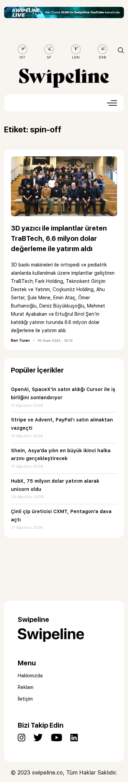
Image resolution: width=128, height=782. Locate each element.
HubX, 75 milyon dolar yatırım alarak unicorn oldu (55, 485)
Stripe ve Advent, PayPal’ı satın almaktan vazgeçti (62, 424)
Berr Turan (20, 340)
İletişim (25, 699)
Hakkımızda (30, 675)
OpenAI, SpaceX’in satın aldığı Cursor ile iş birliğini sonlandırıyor (63, 393)
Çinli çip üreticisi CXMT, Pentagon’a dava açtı (61, 515)
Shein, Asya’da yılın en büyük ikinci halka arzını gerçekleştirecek (61, 454)
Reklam (25, 687)
